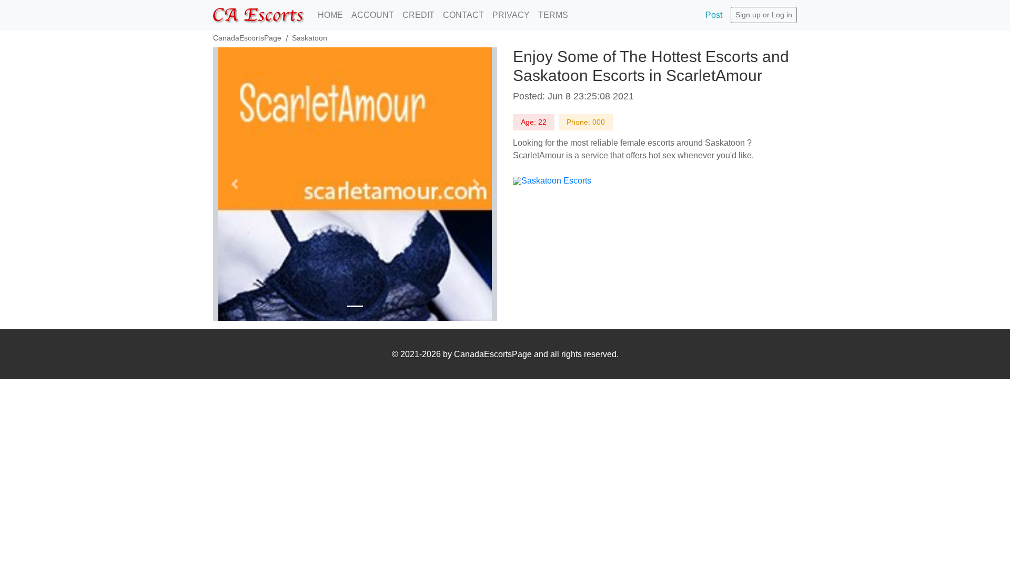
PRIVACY (511, 15)
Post (713, 15)
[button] (234, 184)
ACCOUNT (372, 15)
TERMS (553, 15)
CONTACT (463, 15)
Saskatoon (309, 38)
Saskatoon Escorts (556, 180)
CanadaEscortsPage (247, 38)
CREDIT (418, 15)
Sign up (748, 15)
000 (598, 122)
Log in (782, 15)
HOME (330, 15)
